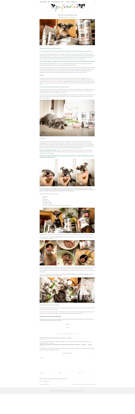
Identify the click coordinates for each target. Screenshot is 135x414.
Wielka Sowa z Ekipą (44, 384)
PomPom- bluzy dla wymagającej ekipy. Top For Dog (83, 384)
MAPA (49, 1)
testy (67, 327)
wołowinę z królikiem (56, 234)
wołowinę (49, 234)
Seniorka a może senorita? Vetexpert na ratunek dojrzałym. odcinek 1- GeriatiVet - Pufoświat (63, 344)
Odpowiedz (90, 344)
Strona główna (43, 1)
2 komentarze (67, 324)
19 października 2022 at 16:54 (44, 339)
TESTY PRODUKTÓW (55, 1)
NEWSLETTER (74, 1)
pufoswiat (73, 17)
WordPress (82, 390)
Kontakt (68, 1)
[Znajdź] (94, 2)
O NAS (62, 1)
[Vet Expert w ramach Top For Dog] (67, 32)
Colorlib (74, 390)
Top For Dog (59, 63)
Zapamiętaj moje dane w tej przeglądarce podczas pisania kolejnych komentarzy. (53, 378)
